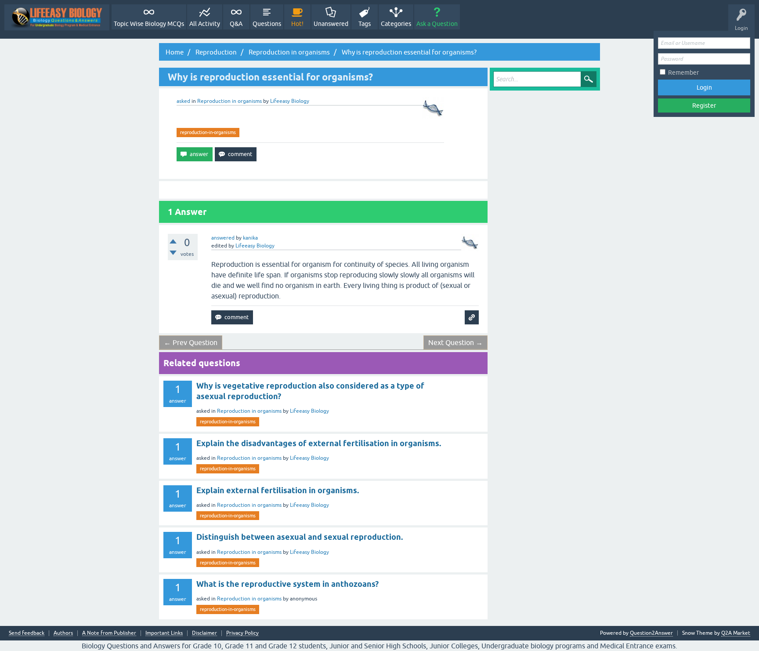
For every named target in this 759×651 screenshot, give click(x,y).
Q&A (236, 23)
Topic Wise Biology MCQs (149, 23)
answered (223, 238)
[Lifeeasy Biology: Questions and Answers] (56, 17)
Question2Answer (651, 633)
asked (183, 101)
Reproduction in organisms (229, 101)
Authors (63, 633)
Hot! (297, 23)
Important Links (164, 633)
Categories (396, 23)
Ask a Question (437, 23)
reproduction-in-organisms (208, 132)
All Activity (204, 23)
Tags (364, 23)
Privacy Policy (242, 633)
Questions (267, 23)
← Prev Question (190, 342)
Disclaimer (204, 633)
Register (704, 105)
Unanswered (331, 23)
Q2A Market (735, 633)
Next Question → (455, 342)
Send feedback (26, 633)
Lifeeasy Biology (309, 411)
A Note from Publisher (109, 633)
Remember (683, 72)
